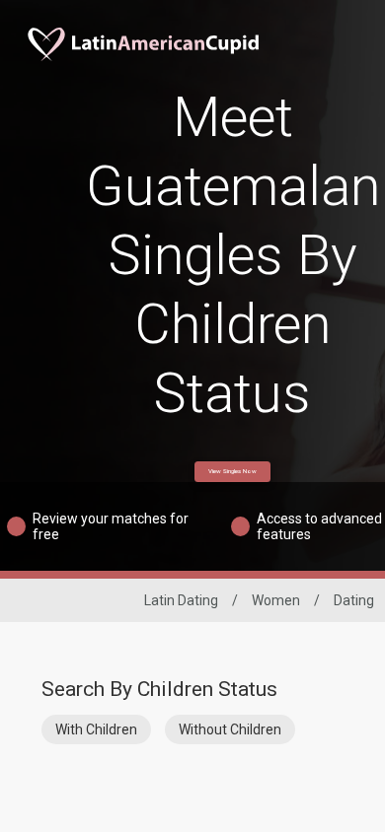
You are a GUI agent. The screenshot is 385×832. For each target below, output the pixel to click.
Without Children (230, 729)
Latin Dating (181, 600)
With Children (96, 729)
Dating (354, 600)
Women (276, 600)
